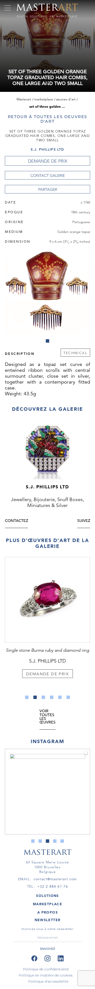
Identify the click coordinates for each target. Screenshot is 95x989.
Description (19, 353)
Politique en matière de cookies (46, 975)
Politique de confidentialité (46, 969)
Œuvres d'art (66, 99)
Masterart (24, 99)
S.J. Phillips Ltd (47, 149)
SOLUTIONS (47, 895)
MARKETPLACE (47, 904)
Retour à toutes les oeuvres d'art (47, 119)
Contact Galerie (47, 175)
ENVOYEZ (47, 949)
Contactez (16, 521)
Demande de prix (47, 161)
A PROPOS (47, 912)
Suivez (83, 521)
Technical (75, 353)
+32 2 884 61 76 (52, 886)
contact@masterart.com (55, 879)
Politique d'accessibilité (48, 981)
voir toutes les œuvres (47, 717)
